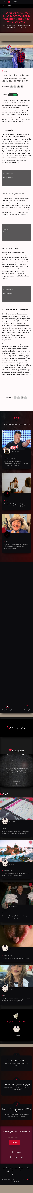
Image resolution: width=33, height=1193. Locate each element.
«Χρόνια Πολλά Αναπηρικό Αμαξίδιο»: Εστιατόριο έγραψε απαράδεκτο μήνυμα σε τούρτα (16, 547)
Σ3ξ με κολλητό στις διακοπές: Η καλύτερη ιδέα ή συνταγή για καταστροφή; (15, 874)
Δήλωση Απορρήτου (16, 1174)
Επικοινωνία (17, 1168)
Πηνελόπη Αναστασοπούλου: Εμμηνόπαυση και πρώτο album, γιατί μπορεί (16, 1000)
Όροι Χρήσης (23, 1171)
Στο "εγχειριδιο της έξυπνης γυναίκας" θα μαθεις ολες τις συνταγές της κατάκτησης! (16, 1115)
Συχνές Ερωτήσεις (8, 1168)
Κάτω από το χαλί (7, 870)
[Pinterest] (18, 86)
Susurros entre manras (9, 913)
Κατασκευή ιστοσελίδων (19, 1180)
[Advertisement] (16, 634)
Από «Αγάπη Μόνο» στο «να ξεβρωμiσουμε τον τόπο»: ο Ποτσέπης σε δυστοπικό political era (16, 463)
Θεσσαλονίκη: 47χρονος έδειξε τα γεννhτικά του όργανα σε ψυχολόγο (15, 505)
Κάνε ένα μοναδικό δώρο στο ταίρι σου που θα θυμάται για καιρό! (16, 1088)
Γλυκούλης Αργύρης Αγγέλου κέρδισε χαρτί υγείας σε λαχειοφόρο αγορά (16, 917)
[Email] (22, 86)
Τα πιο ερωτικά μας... (16, 1060)
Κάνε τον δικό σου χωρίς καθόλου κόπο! (16, 1110)
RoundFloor (16, 1181)
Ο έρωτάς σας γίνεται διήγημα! (16, 1085)
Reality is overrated (10, 458)
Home (4, 25)
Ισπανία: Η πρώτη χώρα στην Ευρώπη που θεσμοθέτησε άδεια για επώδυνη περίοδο (15, 832)
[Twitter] (14, 86)
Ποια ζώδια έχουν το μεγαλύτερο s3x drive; (15, 958)
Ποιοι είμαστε (15, 1171)
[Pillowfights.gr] (9, 2)
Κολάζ (5, 71)
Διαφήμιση (8, 1171)
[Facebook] (11, 86)
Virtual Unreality (15, 451)
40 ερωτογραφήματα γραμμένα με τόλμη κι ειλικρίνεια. (16, 1064)
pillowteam (12, 821)
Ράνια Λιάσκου (13, 906)
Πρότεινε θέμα (25, 1168)
